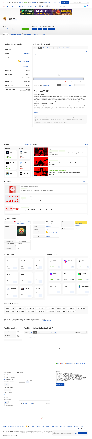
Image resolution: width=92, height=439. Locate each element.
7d (43, 47)
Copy (28, 61)
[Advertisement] (46, 135)
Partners (47, 426)
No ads (43, 426)
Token (28, 57)
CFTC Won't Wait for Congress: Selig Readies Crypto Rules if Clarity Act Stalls (65, 153)
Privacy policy (69, 426)
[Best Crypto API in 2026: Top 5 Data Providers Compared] (12, 208)
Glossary (57, 426)
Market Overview (22, 6)
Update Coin (25, 28)
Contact (33, 426)
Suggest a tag (77, 225)
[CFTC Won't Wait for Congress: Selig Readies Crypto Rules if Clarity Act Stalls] (41, 152)
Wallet (34, 28)
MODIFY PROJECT (47, 320)
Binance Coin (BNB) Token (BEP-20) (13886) (80, 223)
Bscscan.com (26, 66)
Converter (38, 426)
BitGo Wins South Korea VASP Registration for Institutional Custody (65, 173)
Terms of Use (81, 426)
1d (39, 47)
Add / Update (60, 6)
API (4, 6)
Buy (39, 28)
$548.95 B (34, 2)
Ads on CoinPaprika (12, 426)
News (8, 6)
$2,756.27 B (21, 2)
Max (63, 47)
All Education (85, 181)
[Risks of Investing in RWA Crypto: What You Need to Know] (12, 189)
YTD (59, 47)
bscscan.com (48, 236)
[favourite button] (4, 29)
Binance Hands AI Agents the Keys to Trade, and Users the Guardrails (65, 163)
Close (82, 432)
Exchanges (44, 6)
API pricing (22, 426)
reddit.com (77, 228)
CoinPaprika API (45, 85)
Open (18, 238)
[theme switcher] (59, 2)
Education (14, 6)
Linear (59, 85)
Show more (36, 112)
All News (86, 144)
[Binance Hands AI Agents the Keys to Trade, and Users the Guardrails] (41, 161)
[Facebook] (78, 428)
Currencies (37, 6)
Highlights (30, 6)
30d (47, 47)
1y (55, 47)
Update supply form (9, 91)
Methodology (62, 426)
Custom (67, 47)
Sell (44, 28)
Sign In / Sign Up (65, 2)
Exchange (51, 28)
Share (10, 28)
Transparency (52, 6)
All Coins (52, 426)
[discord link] (87, 6)
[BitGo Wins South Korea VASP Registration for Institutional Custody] (41, 171)
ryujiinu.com (27, 53)
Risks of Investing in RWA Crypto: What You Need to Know (37, 190)
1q (51, 47)
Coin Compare (18, 28)
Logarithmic (64, 85)
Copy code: (58, 371)
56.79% (45, 2)
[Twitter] (82, 6)
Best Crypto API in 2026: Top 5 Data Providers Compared (36, 209)
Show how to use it (20, 223)
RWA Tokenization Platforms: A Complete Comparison (35, 200)
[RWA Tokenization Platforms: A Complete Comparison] (12, 199)
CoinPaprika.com (8, 2)
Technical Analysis (81, 85)
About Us (4, 426)
